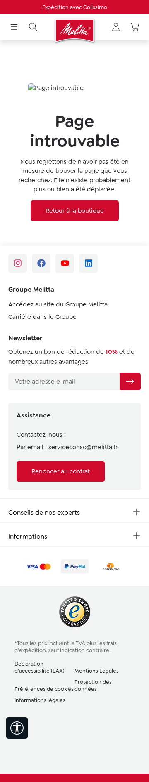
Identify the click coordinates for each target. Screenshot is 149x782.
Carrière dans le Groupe (42, 317)
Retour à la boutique (75, 211)
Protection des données (93, 685)
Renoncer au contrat (60, 471)
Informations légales (39, 700)
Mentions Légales (96, 670)
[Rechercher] (33, 27)
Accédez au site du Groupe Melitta (58, 304)
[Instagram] (17, 263)
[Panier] (135, 27)
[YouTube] (65, 263)
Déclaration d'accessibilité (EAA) (39, 667)
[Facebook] (41, 263)
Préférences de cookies (44, 688)
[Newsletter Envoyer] (130, 381)
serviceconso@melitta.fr (83, 447)
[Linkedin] (88, 263)
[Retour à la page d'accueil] (74, 31)
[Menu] (14, 27)
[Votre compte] (116, 27)
